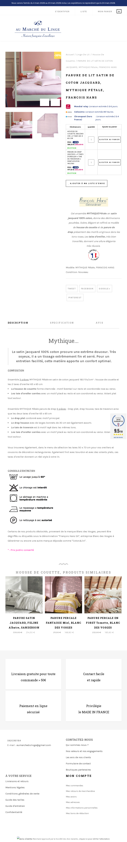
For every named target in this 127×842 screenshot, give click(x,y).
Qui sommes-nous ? (77, 745)
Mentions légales (15, 787)
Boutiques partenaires (78, 769)
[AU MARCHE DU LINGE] (38, 29)
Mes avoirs (71, 796)
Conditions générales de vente (22, 793)
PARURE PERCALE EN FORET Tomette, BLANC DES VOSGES (103, 622)
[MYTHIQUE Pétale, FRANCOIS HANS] (18, 125)
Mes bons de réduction (77, 813)
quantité (91, 127)
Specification (62, 322)
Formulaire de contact (78, 763)
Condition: (72, 272)
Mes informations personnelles (82, 807)
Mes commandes (74, 785)
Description (18, 322)
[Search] (105, 22)
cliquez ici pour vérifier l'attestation (94, 839)
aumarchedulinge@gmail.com (34, 745)
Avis (99, 322)
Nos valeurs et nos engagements (84, 751)
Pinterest (75, 297)
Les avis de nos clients (78, 757)
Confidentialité (13, 812)
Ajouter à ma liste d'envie (87, 183)
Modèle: (70, 267)
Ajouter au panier (109, 127)
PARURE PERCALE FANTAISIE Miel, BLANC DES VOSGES (63, 622)
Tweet (72, 288)
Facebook (87, 288)
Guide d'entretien (15, 805)
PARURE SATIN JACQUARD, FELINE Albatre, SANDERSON (24, 622)
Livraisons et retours (16, 781)
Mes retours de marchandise (80, 791)
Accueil (70, 54)
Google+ (104, 288)
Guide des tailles (14, 799)
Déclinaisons (75, 127)
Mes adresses (73, 802)
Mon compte (79, 776)
